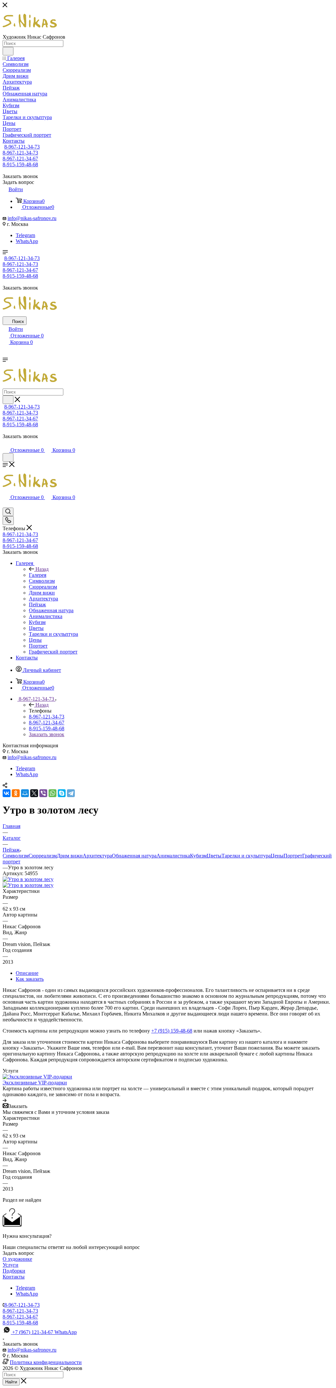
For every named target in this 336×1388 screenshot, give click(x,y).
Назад (42, 569)
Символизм (16, 855)
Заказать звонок (46, 734)
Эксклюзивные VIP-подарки (35, 1082)
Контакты (14, 1276)
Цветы (214, 855)
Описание (27, 973)
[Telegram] (71, 793)
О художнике (17, 1259)
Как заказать (30, 979)
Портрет (293, 855)
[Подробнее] (5, 1100)
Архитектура (97, 855)
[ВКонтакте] (6, 793)
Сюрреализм (43, 855)
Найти (11, 1381)
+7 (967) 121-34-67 (44, 1332)
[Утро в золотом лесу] (28, 879)
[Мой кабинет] (6, 443)
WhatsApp (27, 241)
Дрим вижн (70, 855)
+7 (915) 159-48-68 (171, 1031)
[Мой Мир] (25, 793)
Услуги (10, 1265)
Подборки (14, 1271)
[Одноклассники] (16, 793)
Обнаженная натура (134, 855)
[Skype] (62, 793)
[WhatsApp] (52, 793)
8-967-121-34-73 (22, 147)
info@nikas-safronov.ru (32, 218)
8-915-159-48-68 (20, 164)
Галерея (37, 575)
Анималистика (173, 855)
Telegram (25, 235)
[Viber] (43, 793)
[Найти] (8, 51)
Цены (277, 855)
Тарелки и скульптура (246, 855)
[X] (34, 793)
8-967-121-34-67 (20, 158)
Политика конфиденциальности (46, 1362)
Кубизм (198, 855)
